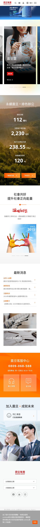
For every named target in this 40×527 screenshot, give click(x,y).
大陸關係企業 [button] (10, 488)
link (20, 238)
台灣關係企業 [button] (10, 481)
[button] (11, 15)
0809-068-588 (20, 366)
